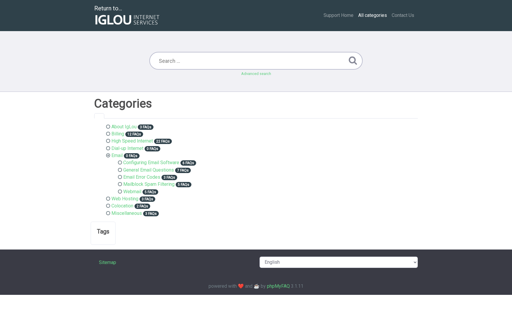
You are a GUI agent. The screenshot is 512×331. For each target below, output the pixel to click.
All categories (372, 15)
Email (117, 155)
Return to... (108, 8)
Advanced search (256, 73)
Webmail (132, 191)
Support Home (338, 15)
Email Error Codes (141, 177)
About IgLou (124, 126)
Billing (117, 134)
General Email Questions (148, 170)
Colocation (122, 206)
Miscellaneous (126, 213)
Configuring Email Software (151, 162)
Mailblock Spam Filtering (149, 184)
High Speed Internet (132, 141)
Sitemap (107, 262)
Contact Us (403, 15)
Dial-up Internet (127, 148)
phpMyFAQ (278, 286)
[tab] (99, 116)
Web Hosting (124, 199)
